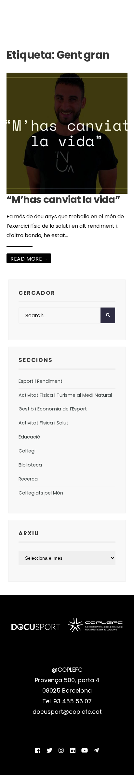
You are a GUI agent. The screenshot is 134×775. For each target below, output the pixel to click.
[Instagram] (61, 750)
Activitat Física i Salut (43, 423)
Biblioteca (30, 465)
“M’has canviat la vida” (63, 200)
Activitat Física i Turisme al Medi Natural (65, 395)
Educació (29, 437)
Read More (28, 259)
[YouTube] (84, 750)
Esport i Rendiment (40, 381)
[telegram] (96, 750)
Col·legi (27, 451)
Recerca (28, 479)
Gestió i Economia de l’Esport (53, 409)
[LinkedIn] (72, 750)
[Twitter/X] (49, 750)
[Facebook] (37, 750)
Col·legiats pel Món (41, 493)
